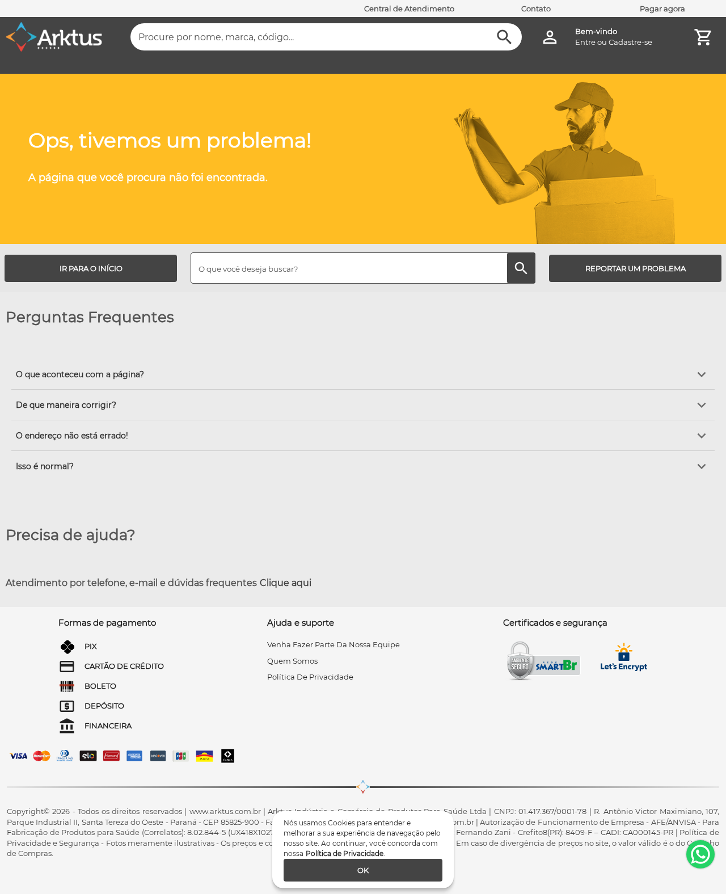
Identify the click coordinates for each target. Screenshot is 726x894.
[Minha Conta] (550, 37)
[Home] (54, 37)
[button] (363, 374)
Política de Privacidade (344, 853)
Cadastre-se (630, 42)
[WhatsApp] (700, 854)
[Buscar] (504, 37)
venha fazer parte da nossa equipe (333, 644)
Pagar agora (662, 8)
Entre (585, 42)
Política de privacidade (310, 676)
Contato (536, 8)
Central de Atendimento (409, 8)
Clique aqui (285, 582)
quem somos (292, 660)
